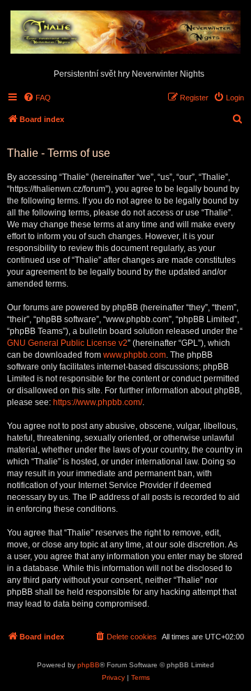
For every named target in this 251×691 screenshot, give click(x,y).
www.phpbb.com (134, 355)
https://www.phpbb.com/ (97, 402)
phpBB (88, 665)
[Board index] (125, 32)
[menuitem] (37, 97)
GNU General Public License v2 (67, 343)
